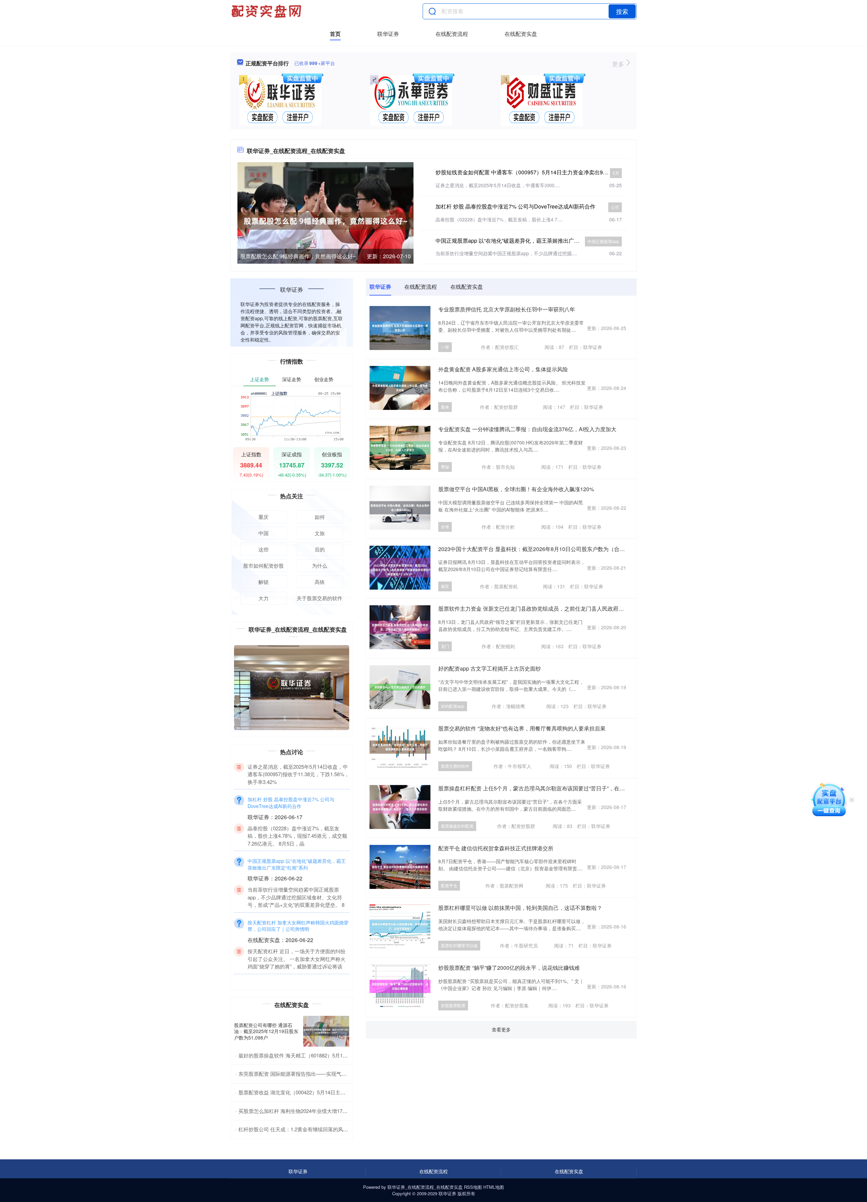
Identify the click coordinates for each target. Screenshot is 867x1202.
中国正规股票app (603, 241)
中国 (263, 533)
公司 (615, 207)
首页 (335, 34)
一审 (445, 347)
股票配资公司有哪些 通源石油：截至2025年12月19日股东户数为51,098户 (266, 1031)
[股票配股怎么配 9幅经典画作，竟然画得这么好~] (325, 220)
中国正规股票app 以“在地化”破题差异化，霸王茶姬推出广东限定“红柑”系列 (525, 240)
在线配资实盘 (521, 34)
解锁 (263, 581)
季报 (445, 466)
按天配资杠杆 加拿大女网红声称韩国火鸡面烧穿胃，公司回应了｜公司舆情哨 (298, 949)
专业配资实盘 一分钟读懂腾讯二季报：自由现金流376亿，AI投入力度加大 (527, 429)
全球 (445, 526)
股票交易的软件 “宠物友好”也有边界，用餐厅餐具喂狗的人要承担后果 (522, 728)
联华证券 (388, 34)
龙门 (445, 646)
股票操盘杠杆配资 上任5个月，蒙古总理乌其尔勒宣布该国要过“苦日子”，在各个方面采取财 (547, 788)
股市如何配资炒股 (263, 565)
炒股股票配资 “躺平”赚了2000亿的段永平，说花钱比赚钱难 (509, 967)
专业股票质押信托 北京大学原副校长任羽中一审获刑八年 (506, 309)
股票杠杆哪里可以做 (459, 945)
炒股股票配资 (453, 1005)
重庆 (263, 516)
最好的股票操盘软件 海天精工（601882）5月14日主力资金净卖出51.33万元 (323, 1055)
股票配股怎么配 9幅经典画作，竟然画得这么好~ (298, 256)
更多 (619, 63)
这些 (263, 549)
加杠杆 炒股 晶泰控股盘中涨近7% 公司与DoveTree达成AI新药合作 (515, 206)
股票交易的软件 (455, 766)
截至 (445, 586)
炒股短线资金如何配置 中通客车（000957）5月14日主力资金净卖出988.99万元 (531, 172)
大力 (263, 598)
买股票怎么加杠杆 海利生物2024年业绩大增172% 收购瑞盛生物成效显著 (320, 1110)
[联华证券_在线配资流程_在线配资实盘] (267, 11)
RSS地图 (473, 1187)
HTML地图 (493, 1187)
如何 (320, 516)
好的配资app (452, 706)
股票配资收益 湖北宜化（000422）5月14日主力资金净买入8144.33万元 (318, 1092)
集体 (445, 407)
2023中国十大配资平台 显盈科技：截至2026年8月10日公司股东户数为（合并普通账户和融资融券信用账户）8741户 (578, 549)
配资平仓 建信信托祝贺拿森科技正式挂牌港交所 (495, 848)
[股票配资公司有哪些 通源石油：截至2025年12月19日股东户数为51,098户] (326, 1031)
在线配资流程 (452, 34)
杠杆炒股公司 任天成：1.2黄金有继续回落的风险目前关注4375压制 (313, 1129)
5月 (616, 173)
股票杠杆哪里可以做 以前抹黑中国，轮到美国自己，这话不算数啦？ (520, 908)
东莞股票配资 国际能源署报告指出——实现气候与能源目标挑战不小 (315, 1073)
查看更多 (501, 1029)
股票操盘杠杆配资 (457, 826)
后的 (320, 549)
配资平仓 (449, 885)
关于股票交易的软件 (319, 598)
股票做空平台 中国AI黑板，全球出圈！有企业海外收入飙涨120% (516, 489)
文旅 (320, 533)
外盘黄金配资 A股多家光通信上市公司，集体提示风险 (503, 369)
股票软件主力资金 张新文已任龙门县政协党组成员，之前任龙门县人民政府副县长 (536, 608)
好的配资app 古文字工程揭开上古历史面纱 (489, 668)
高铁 (320, 581)
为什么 (319, 565)
